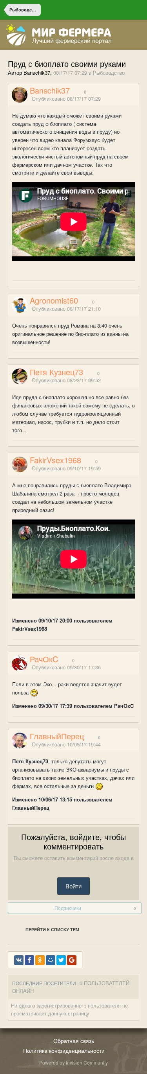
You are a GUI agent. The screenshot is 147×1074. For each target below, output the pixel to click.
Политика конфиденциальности (64, 1050)
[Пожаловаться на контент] (127, 99)
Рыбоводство (109, 72)
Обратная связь (73, 1041)
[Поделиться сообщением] (136, 99)
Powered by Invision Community (73, 1062)
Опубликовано (66, 98)
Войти (73, 886)
